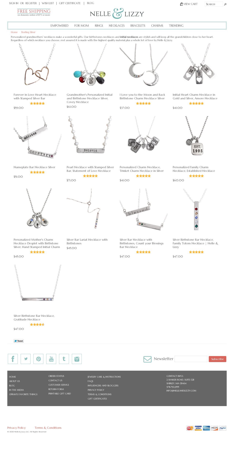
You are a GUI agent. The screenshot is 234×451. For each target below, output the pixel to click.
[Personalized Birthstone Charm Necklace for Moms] (37, 213)
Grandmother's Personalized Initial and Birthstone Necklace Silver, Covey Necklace (89, 98)
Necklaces (116, 25)
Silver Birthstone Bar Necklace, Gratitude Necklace (34, 317)
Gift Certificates (97, 398)
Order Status (56, 376)
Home (12, 376)
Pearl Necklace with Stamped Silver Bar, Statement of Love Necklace (90, 169)
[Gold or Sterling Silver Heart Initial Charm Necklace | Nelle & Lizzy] (196, 68)
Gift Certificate (70, 3)
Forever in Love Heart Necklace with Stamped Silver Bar (35, 96)
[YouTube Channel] (51, 358)
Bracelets (138, 25)
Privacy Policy (96, 390)
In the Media (16, 390)
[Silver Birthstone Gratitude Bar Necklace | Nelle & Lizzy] (37, 289)
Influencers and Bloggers (103, 385)
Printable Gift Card (59, 393)
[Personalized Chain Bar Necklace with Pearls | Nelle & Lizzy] (90, 140)
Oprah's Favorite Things (23, 394)
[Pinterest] (38, 358)
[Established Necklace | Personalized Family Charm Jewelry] (196, 140)
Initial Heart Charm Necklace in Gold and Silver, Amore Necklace (195, 96)
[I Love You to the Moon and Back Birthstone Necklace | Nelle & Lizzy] (143, 68)
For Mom (81, 25)
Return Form (56, 389)
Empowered (59, 25)
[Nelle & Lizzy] (117, 18)
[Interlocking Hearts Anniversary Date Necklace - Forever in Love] (37, 68)
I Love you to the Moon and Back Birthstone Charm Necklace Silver (142, 96)
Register (31, 3)
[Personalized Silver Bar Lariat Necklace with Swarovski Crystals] (90, 213)
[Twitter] (25, 358)
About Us (14, 381)
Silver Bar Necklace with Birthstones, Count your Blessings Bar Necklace (141, 243)
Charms (157, 25)
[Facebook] (12, 358)
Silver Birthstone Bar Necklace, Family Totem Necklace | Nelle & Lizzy (195, 243)
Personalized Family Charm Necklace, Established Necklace (194, 169)
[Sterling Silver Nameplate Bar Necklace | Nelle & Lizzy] (37, 140)
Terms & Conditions (100, 394)
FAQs (90, 381)
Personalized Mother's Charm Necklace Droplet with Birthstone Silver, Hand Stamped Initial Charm (37, 243)
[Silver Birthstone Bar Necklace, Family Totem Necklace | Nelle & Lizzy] (196, 213)
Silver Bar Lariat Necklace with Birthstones (87, 241)
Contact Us (55, 380)
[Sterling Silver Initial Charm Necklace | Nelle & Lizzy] (143, 140)
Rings (99, 25)
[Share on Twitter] (19, 341)
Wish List (48, 3)
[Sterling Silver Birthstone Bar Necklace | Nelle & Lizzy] (143, 213)
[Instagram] (76, 358)
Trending (176, 25)
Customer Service (58, 384)
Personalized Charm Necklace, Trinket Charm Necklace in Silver (142, 169)
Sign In (13, 3)
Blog (12, 385)
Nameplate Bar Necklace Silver (34, 167)
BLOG (90, 3)
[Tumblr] (63, 358)
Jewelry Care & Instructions (104, 376)
